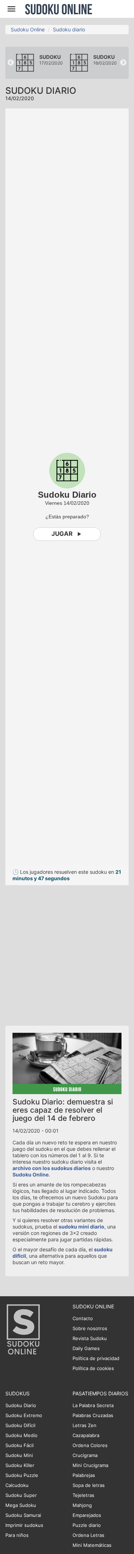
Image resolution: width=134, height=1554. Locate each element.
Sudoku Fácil (19, 1445)
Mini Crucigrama (90, 1465)
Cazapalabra (86, 1435)
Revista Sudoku (90, 1338)
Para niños (17, 1535)
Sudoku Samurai (23, 1515)
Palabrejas (84, 1475)
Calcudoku (17, 1485)
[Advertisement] (67, 952)
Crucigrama (85, 1455)
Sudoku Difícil (20, 1425)
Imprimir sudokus (24, 1525)
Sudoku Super (21, 1495)
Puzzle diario (87, 1525)
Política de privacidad (96, 1358)
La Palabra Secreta (93, 1405)
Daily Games (86, 1348)
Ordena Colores (90, 1445)
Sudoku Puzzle (21, 1475)
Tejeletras (83, 1495)
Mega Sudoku (20, 1505)
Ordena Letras (88, 1535)
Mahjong (82, 1505)
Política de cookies (93, 1368)
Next (123, 62)
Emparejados (87, 1515)
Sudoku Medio (21, 1435)
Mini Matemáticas (92, 1545)
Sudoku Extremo (23, 1415)
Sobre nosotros (90, 1328)
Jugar (62, 533)
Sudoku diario (69, 29)
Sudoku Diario (20, 1405)
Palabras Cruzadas (93, 1415)
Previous (10, 62)
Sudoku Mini (19, 1455)
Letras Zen (84, 1425)
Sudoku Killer (19, 1465)
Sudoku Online (59, 9)
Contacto (83, 1318)
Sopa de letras (89, 1485)
